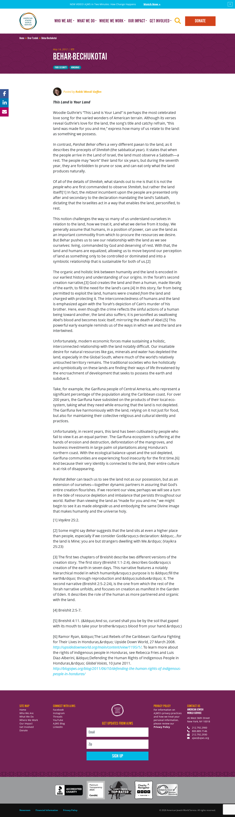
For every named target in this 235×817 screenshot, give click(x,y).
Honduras (75, 67)
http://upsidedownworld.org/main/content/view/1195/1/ (97, 647)
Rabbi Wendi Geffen (89, 92)
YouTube (58, 720)
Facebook (58, 709)
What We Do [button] (86, 21)
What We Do (26, 716)
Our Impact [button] (136, 21)
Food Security (61, 67)
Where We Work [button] (111, 21)
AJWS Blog (59, 723)
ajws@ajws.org (200, 738)
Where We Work (28, 720)
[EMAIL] (4, 111)
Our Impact (26, 723)
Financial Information (47, 810)
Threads (57, 716)
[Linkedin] (4, 102)
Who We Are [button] (63, 21)
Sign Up (117, 756)
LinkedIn (58, 727)
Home (22, 709)
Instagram (59, 713)
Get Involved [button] (159, 21)
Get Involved (26, 727)
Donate (200, 21)
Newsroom (24, 810)
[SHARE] (4, 93)
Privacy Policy (162, 727)
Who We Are (26, 713)
